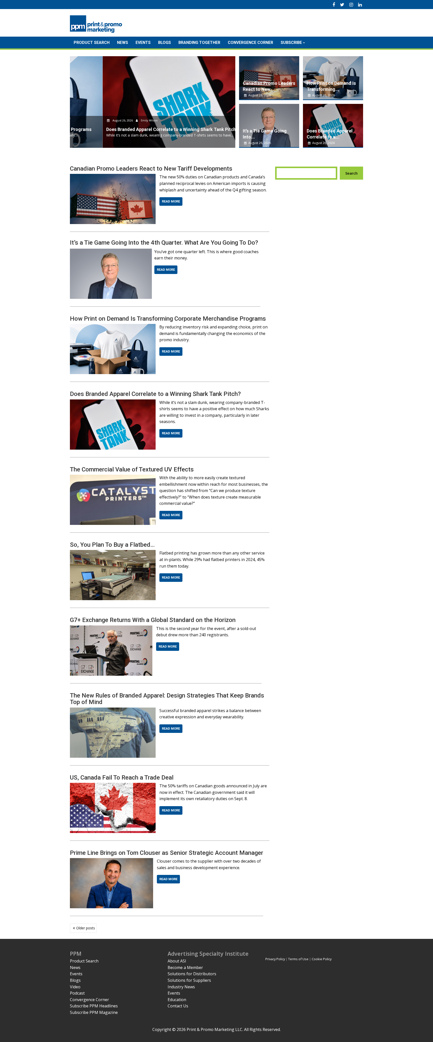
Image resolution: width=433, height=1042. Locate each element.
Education (177, 999)
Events (143, 42)
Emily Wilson (116, 120)
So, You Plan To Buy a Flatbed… (112, 544)
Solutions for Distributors (192, 974)
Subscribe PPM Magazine (94, 1012)
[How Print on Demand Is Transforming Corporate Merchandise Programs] (113, 326)
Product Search (92, 42)
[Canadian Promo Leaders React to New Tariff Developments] (113, 176)
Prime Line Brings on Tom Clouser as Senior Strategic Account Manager (166, 852)
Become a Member (185, 967)
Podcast (77, 993)
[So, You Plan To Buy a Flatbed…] (113, 552)
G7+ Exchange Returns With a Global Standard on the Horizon (153, 619)
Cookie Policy (322, 959)
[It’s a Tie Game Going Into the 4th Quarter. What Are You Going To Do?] (111, 251)
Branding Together (199, 42)
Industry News (181, 987)
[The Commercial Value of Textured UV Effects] (113, 477)
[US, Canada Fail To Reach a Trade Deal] (113, 785)
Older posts (85, 928)
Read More (171, 201)
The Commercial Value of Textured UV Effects (132, 469)
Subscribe (291, 42)
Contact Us (178, 1006)
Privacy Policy (275, 959)
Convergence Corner (250, 42)
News (122, 42)
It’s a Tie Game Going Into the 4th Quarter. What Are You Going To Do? (164, 242)
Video (75, 987)
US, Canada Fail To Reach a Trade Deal (121, 777)
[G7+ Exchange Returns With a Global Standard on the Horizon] (111, 628)
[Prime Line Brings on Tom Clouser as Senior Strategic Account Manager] (111, 861)
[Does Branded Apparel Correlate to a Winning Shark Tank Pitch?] (113, 402)
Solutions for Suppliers (189, 980)
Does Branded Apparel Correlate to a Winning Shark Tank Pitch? (155, 393)
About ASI (177, 961)
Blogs (164, 42)
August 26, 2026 (90, 120)
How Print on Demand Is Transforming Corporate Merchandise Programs (168, 318)
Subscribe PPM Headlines (94, 1006)
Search (351, 173)
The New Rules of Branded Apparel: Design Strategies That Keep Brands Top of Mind (167, 699)
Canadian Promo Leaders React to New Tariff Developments (151, 168)
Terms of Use (298, 959)
